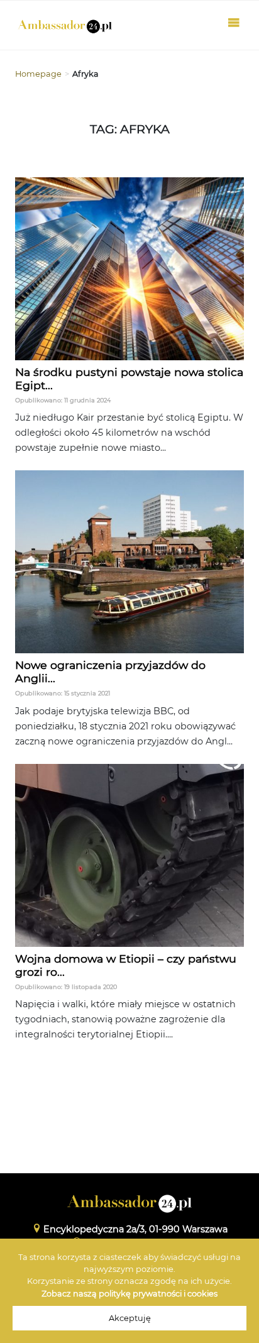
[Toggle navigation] (233, 25)
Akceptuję (130, 1318)
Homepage (38, 74)
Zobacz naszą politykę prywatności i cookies (129, 1293)
